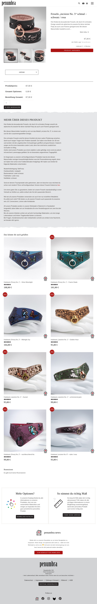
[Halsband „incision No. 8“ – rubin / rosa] (72, 430)
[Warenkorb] (83, 3)
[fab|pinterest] (54, 598)
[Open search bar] (79, 3)
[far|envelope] (37, 598)
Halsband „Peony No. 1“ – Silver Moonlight (18, 282)
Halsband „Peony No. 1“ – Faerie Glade (64, 282)
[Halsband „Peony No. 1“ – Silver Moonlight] (25, 258)
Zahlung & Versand (52, 580)
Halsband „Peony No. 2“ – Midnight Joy (17, 339)
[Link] (87, 3)
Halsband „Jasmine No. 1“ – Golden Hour (65, 339)
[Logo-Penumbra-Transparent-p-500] (9, 3)
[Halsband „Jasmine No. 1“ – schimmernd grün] (72, 373)
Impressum (39, 580)
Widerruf (64, 580)
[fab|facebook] (42, 598)
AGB (71, 580)
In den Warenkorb (12, 107)
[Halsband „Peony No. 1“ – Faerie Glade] (72, 258)
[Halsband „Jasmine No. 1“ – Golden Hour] (72, 316)
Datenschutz (28, 580)
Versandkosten (85, 42)
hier (58, 185)
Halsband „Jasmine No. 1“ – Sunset (16, 397)
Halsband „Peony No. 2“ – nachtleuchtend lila (19, 454)
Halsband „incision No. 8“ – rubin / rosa (64, 454)
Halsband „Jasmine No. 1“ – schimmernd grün (66, 397)
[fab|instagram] (48, 598)
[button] (92, 3)
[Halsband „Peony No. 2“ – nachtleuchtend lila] (25, 430)
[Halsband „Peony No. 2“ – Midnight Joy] (25, 316)
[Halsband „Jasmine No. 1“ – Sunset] (25, 373)
